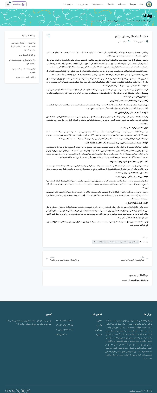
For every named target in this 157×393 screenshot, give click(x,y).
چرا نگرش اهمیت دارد (27, 55)
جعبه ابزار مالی (82, 4)
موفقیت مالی (122, 41)
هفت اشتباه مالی (99, 241)
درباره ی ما (69, 4)
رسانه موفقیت (98, 4)
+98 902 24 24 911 (64, 330)
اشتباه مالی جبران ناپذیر (117, 241)
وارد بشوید (126, 280)
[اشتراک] (48, 36)
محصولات (121, 4)
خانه (141, 4)
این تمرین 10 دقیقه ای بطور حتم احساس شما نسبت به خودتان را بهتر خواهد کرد (23, 46)
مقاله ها (111, 4)
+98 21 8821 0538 (64, 320)
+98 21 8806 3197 (64, 325)
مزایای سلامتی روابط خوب (26, 77)
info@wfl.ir (61, 334)
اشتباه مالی (133, 241)
